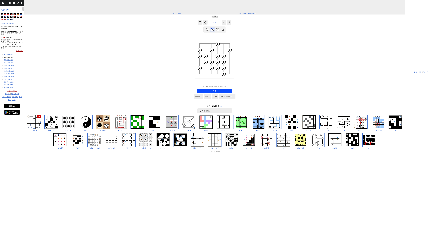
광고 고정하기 (177, 13)
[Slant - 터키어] (2, 20)
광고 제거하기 (243, 13)
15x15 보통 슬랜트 (9, 73)
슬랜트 (5, 9)
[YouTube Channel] (14, 3)
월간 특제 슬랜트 (9, 87)
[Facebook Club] (22, 3)
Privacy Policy (12, 100)
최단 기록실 (15, 97)
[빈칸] (222, 29)
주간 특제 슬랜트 (9, 84)
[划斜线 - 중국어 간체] (11, 14)
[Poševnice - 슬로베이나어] (15, 14)
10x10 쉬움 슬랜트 (9, 65)
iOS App (12, 106)
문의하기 (7, 94)
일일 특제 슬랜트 (9, 82)
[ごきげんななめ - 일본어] (18, 17)
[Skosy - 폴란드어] (11, 17)
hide (221, 106)
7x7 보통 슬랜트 (8, 62)
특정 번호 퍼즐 (15, 94)
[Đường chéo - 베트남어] (15, 17)
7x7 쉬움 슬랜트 (8, 60)
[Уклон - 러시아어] (8, 14)
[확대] (200, 22)
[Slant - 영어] (2, 14)
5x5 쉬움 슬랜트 (8, 54)
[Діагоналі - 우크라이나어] (8, 20)
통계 (20, 97)
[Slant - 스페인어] (18, 14)
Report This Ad (252, 13)
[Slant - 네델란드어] (21, 14)
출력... (207, 96)
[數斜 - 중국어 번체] (5, 20)
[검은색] (212, 29)
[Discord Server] (10, 3)
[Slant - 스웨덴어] (11, 20)
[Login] (3, 3)
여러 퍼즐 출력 (6, 97)
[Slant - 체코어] (8, 17)
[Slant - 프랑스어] (5, 17)
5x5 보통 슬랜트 (8, 57)
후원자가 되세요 (12, 91)
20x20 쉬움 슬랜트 (9, 76)
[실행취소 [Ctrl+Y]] (229, 22)
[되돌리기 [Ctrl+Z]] (224, 22)
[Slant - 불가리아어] (5, 14)
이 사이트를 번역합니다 (8, 23)
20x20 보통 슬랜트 (9, 79)
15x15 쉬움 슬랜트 (9, 71)
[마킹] (217, 29)
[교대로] (207, 29)
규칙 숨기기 (19, 51)
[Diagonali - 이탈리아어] (21, 17)
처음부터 (198, 96)
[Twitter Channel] (18, 3)
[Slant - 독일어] (2, 17)
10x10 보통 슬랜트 (9, 68)
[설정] (205, 22)
